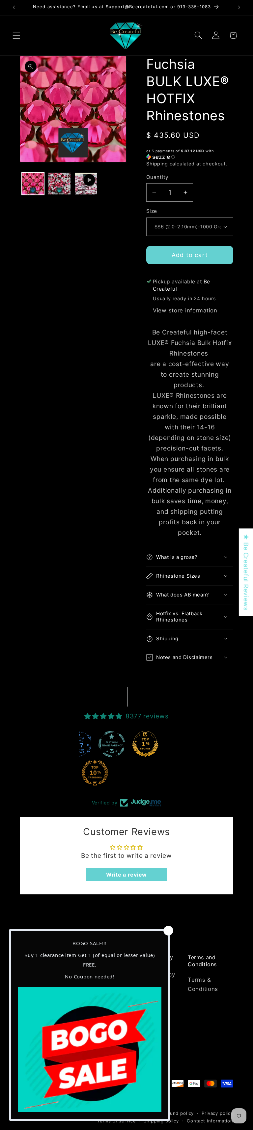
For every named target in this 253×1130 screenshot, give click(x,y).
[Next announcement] (239, 7)
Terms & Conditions (203, 984)
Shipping (157, 163)
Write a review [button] (126, 874)
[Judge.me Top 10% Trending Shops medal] (95, 773)
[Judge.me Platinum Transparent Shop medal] (111, 744)
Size (151, 211)
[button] (16, 35)
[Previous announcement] (14, 7)
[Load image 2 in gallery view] (59, 183)
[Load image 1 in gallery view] (33, 183)
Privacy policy (217, 1113)
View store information (185, 310)
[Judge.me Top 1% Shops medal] (145, 744)
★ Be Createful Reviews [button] (246, 572)
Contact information (210, 1120)
